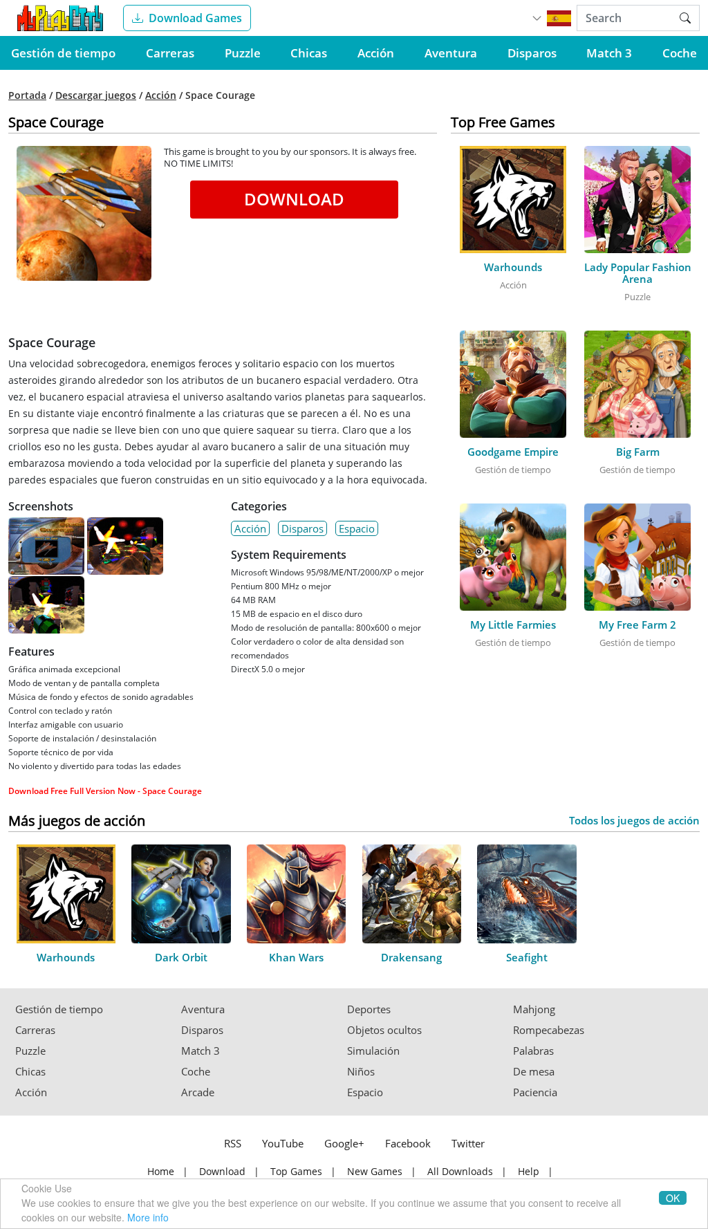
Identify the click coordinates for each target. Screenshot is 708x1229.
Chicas (308, 53)
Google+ (344, 1143)
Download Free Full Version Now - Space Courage (105, 791)
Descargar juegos (95, 95)
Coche (679, 53)
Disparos (532, 53)
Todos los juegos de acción (634, 820)
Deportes (369, 1009)
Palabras (533, 1051)
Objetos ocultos (384, 1030)
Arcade (197, 1092)
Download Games (195, 18)
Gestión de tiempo (63, 53)
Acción (375, 53)
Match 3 (609, 53)
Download (294, 198)
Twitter (468, 1143)
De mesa (534, 1071)
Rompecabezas (548, 1030)
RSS (232, 1143)
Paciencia (535, 1092)
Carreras (170, 53)
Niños (361, 1071)
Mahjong (534, 1009)
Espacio (357, 528)
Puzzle (243, 53)
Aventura (451, 53)
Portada (27, 95)
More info (148, 1217)
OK (673, 1198)
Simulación (373, 1051)
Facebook (408, 1143)
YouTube (283, 1143)
